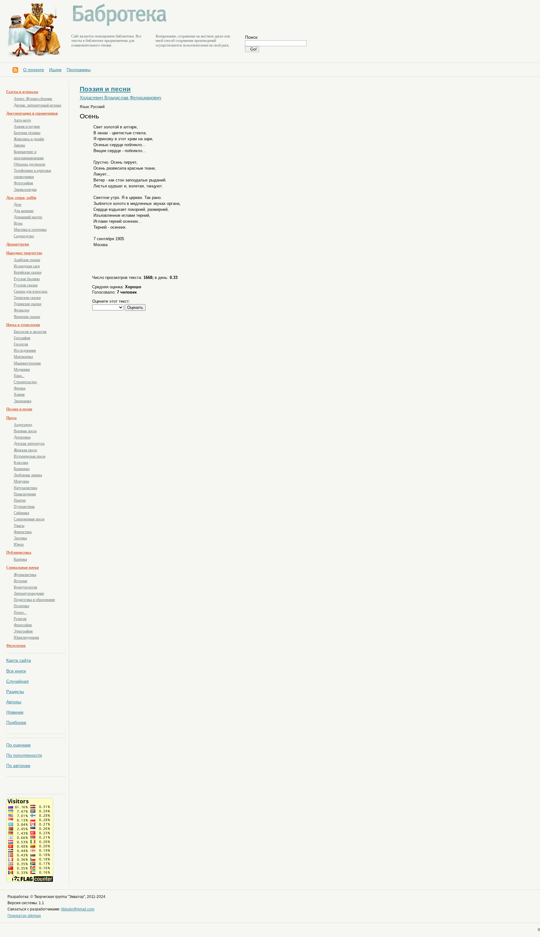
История (20, 581)
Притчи (20, 500)
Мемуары (21, 481)
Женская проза (25, 450)
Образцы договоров (29, 164)
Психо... (20, 612)
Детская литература (29, 443)
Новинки (14, 712)
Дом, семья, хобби (21, 198)
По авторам (18, 765)
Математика (23, 357)
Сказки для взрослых (31, 291)
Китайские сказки (27, 272)
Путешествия (24, 506)
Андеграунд (23, 425)
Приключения (25, 494)
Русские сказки (26, 285)
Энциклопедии (25, 189)
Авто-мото (22, 120)
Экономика (22, 401)
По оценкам (18, 744)
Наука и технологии (23, 325)
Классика (21, 462)
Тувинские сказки (27, 304)
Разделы (15, 691)
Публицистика (18, 552)
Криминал (22, 469)
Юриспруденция (26, 637)
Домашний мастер (28, 217)
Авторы (13, 701)
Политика (21, 606)
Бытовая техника (27, 133)
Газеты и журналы (22, 92)
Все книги (16, 670)
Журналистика (25, 575)
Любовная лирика (28, 475)
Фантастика (23, 532)
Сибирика (21, 513)
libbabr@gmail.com (77, 909)
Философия (23, 625)
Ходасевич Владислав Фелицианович (120, 97)
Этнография (23, 631)
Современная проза (29, 519)
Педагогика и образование (34, 600)
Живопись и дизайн (29, 139)
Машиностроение (27, 363)
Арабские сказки (27, 260)
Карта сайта (18, 660)
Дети (17, 204)
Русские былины (27, 279)
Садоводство (24, 236)
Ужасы (19, 526)
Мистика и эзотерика (30, 229)
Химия (19, 394)
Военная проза (25, 431)
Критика (20, 559)
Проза (11, 418)
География (22, 338)
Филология (16, 645)
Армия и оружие (27, 126)
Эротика (20, 538)
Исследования (25, 350)
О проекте (33, 69)
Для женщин (23, 211)
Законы (19, 145)
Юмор (19, 544)
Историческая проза (29, 456)
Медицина (22, 369)
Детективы (22, 437)
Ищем (55, 69)
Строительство (25, 382)
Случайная (17, 681)
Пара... (19, 376)
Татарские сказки (27, 298)
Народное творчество (24, 253)
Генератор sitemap (24, 916)
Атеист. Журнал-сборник (33, 99)
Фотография (23, 183)
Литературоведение (29, 593)
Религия (20, 619)
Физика (19, 388)
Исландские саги (27, 266)
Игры (18, 223)
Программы (79, 69)
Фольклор (21, 310)
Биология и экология (30, 332)
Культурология (25, 587)
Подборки (16, 722)
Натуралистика (25, 488)
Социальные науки (22, 567)
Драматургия (17, 244)
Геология (21, 344)
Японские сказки (27, 317)
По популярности (24, 755)
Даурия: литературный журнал (37, 105)
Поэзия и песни (19, 409)
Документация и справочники (32, 113)
